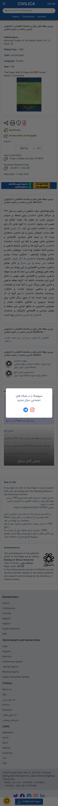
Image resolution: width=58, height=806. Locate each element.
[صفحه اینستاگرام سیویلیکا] (32, 409)
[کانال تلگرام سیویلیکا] (25, 409)
